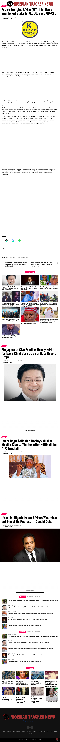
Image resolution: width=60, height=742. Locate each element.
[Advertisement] (30, 60)
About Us (46, 731)
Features (9, 731)
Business (29, 731)
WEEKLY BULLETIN (16, 731)
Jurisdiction (14, 257)
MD (19, 257)
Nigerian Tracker (8, 18)
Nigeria (23, 257)
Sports (40, 731)
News (4, 731)
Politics (35, 731)
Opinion (23, 731)
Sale (27, 257)
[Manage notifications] (57, 739)
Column (30, 733)
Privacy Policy (53, 731)
